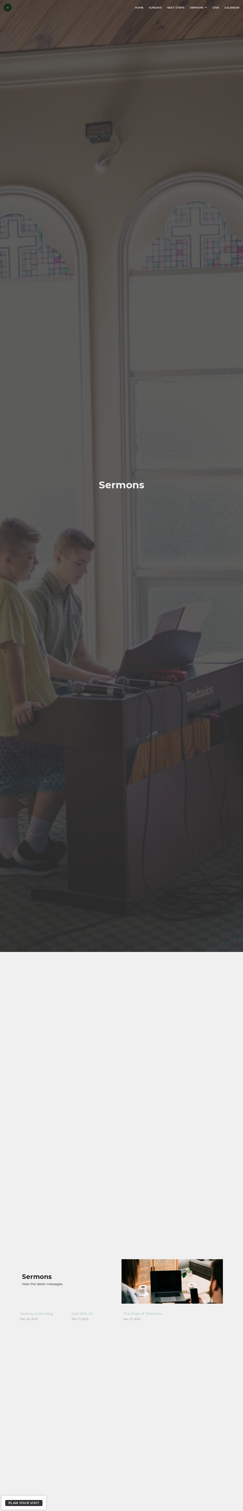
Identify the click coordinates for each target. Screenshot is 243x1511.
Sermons (197, 7)
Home (139, 7)
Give (216, 7)
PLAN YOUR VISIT (23, 1503)
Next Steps (175, 7)
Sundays (155, 7)
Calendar (231, 7)
